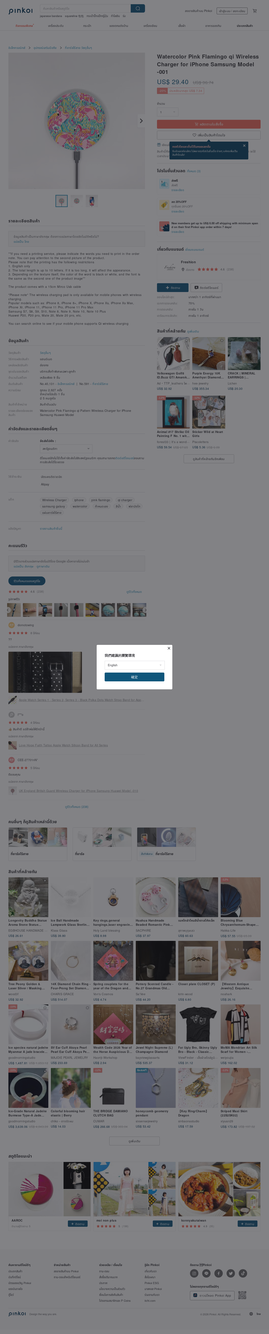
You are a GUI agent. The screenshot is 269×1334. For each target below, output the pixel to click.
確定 (134, 676)
